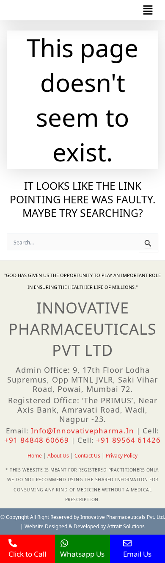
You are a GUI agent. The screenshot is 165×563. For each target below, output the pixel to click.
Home (35, 455)
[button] (148, 10)
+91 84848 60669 (37, 440)
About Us (58, 455)
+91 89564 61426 (128, 440)
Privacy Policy (122, 455)
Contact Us (87, 455)
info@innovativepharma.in (82, 430)
